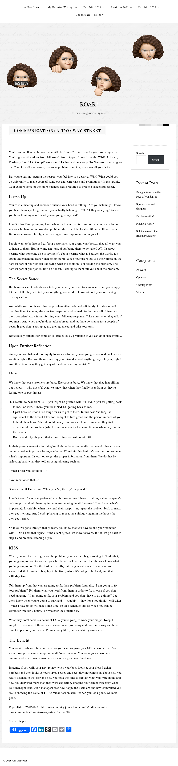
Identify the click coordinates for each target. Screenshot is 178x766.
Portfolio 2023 (147, 7)
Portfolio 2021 (92, 7)
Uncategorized (144, 284)
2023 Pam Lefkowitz (16, 760)
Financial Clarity (145, 223)
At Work (141, 270)
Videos (140, 292)
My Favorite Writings (61, 7)
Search (140, 153)
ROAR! (89, 104)
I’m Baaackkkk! (145, 216)
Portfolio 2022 (120, 7)
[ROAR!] (89, 62)
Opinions (141, 277)
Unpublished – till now (90, 14)
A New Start (31, 7)
